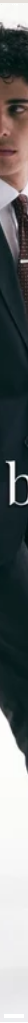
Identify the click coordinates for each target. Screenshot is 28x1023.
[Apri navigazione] (2, 4)
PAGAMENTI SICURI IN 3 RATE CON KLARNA (14, 1)
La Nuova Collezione (14, 1016)
